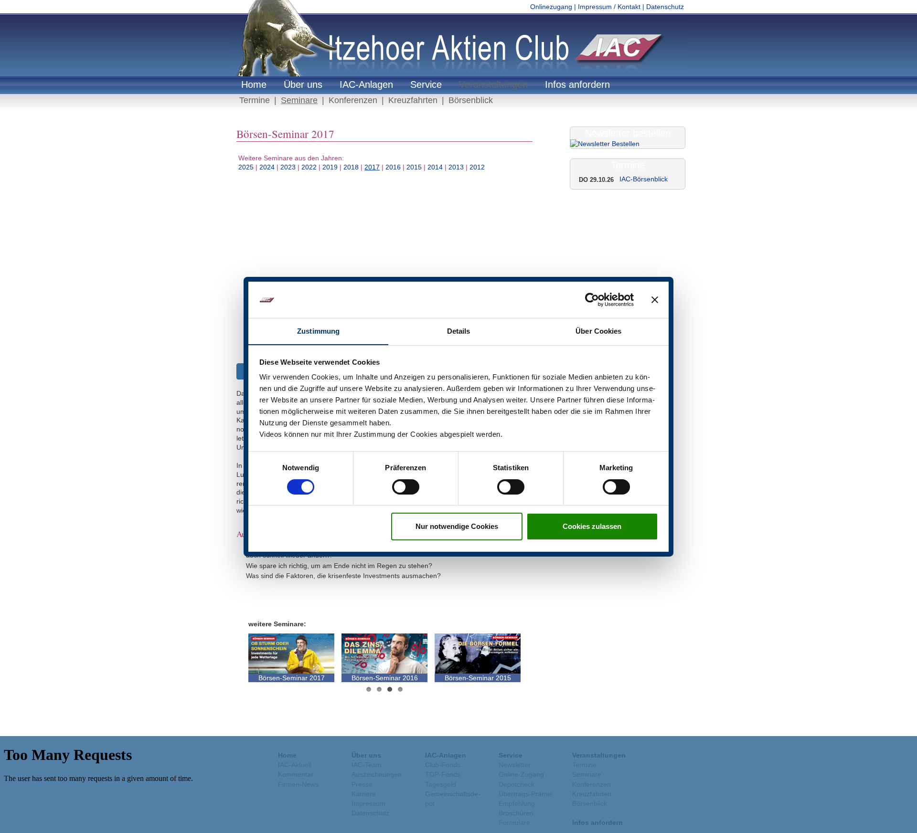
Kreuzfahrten (412, 100)
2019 (330, 167)
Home (254, 84)
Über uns (303, 84)
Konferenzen (353, 100)
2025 (246, 167)
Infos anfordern (577, 84)
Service (426, 84)
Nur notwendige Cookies (457, 526)
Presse (489, 732)
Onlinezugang (551, 7)
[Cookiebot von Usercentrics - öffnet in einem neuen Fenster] (592, 300)
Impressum (425, 732)
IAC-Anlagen (366, 84)
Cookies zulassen (592, 526)
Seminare (299, 100)
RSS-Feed (516, 732)
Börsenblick (470, 100)
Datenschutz (665, 7)
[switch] (405, 487)
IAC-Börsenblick (643, 179)
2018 (351, 167)
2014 (435, 167)
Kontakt (396, 732)
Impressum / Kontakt (609, 7)
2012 (477, 167)
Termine (254, 100)
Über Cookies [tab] (598, 331)
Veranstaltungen (493, 84)
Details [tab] (458, 331)
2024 (267, 167)
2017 (372, 167)
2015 (414, 167)
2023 (288, 167)
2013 (456, 167)
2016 (393, 167)
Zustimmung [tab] (318, 331)
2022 (309, 167)
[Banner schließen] (654, 299)
